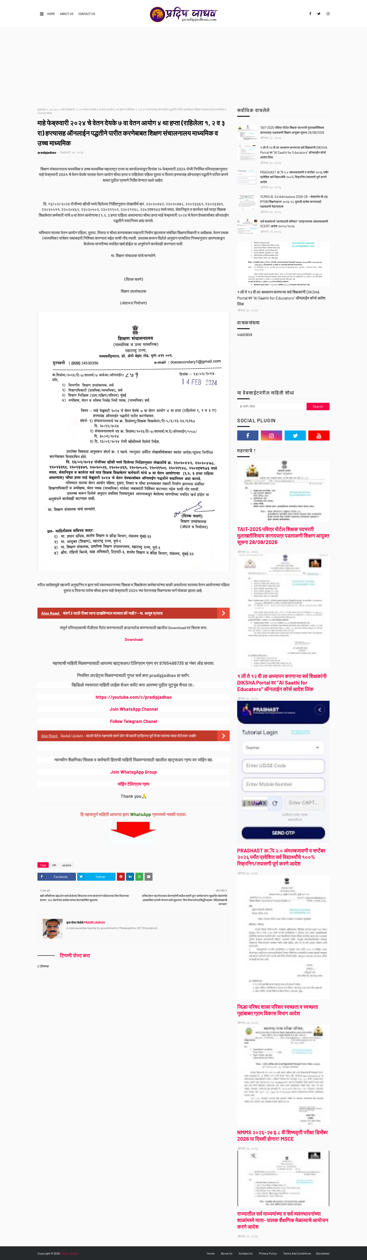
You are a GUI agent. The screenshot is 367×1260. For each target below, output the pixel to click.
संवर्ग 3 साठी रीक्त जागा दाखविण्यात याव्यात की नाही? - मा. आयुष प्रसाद (113, 613)
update (53, 109)
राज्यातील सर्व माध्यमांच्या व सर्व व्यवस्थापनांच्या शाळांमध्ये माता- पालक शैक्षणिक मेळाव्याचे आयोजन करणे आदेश (282, 1220)
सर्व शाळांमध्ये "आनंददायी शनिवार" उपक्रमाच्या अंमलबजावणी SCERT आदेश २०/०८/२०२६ (294, 223)
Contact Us (86, 13)
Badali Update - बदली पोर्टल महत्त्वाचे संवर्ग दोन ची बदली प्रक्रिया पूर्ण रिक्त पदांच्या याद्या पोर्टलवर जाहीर (128, 735)
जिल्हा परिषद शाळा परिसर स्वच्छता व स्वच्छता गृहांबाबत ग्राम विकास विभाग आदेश (277, 1009)
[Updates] (283, 264)
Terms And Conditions (297, 1253)
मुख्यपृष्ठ (41, 109)
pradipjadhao (47, 152)
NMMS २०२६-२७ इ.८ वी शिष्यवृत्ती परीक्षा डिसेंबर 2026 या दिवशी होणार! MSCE (282, 1135)
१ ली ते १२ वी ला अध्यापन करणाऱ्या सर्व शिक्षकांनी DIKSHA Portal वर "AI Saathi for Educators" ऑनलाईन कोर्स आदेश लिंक (293, 152)
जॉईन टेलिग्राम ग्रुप (134, 784)
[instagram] (327, 13)
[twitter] (319, 13)
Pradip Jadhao (69, 1253)
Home (51, 13)
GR (54, 865)
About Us (66, 13)
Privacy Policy (268, 1253)
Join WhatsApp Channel (134, 709)
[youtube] (319, 435)
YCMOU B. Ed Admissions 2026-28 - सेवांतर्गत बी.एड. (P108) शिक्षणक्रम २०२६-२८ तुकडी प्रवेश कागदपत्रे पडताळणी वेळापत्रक (294, 201)
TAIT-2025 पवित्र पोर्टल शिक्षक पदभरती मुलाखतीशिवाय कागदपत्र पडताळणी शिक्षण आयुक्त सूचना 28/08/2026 (292, 130)
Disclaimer (323, 1253)
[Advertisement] (183, 65)
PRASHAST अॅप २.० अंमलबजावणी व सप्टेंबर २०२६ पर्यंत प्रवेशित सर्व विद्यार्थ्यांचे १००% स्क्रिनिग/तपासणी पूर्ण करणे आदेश (294, 177)
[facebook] (310, 13)
